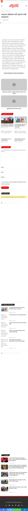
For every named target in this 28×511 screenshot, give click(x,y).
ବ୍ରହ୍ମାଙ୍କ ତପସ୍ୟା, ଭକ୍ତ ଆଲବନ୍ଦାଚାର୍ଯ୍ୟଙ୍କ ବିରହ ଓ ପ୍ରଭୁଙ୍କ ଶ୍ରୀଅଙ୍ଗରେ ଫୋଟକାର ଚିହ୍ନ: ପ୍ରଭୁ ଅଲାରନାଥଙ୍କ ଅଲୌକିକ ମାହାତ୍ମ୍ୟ (18, 466)
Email (2, 172)
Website (2, 177)
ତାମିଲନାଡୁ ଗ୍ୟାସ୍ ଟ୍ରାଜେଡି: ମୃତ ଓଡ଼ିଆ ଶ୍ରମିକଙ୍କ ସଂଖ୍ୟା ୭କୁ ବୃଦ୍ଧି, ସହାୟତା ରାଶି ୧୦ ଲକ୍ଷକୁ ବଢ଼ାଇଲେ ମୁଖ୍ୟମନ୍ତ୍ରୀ (18, 474)
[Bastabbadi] (14, 5)
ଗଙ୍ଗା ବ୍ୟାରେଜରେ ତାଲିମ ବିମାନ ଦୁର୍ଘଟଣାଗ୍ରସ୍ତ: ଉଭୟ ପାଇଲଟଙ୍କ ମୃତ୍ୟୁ (16, 340)
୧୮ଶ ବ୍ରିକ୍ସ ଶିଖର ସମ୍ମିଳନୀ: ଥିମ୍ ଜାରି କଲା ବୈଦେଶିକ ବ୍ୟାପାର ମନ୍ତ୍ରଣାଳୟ (20, 126)
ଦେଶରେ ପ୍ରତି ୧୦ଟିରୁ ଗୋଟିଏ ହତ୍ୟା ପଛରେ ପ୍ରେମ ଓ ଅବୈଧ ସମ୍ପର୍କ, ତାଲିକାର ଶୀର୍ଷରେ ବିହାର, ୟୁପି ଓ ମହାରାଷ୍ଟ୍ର (18, 459)
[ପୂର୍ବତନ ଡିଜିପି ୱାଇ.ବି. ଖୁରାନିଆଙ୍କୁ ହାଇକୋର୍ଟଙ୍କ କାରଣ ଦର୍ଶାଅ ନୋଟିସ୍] (7, 120)
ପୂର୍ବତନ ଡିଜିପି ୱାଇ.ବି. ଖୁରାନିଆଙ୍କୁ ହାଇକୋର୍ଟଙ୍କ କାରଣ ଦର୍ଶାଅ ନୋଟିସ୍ (7, 125)
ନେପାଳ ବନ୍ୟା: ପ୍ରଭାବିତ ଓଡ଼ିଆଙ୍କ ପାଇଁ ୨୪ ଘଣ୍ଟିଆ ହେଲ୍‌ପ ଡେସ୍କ (17, 331)
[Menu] (1, 6)
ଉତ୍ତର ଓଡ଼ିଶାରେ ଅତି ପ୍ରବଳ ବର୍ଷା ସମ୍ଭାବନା (14, 73)
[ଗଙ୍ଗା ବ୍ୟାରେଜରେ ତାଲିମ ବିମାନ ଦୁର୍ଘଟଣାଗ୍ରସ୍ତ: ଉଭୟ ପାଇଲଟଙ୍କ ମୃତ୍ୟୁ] (4, 343)
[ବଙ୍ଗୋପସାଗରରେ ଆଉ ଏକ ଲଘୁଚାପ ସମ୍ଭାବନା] (7, 134)
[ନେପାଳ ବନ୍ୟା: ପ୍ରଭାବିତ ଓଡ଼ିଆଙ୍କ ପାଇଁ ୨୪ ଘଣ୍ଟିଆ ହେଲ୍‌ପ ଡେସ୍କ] (4, 333)
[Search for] (26, 6)
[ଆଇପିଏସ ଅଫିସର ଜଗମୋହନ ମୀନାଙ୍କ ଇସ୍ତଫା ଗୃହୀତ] (21, 134)
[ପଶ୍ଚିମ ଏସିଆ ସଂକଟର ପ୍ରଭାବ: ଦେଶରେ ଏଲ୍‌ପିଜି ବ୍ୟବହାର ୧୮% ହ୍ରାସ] (4, 488)
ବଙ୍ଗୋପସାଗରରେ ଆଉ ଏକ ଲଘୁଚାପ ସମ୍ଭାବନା (6, 139)
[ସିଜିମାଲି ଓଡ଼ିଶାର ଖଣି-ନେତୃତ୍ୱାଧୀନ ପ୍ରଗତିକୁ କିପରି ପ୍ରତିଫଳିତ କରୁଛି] (4, 481)
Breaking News (9, 11)
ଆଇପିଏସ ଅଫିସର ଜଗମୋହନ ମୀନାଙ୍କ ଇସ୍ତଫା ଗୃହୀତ (20, 139)
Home (3, 11)
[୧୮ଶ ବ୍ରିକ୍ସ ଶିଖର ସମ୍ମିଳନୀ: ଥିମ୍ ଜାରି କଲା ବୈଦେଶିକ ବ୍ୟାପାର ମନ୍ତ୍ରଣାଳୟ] (21, 119)
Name (2, 167)
